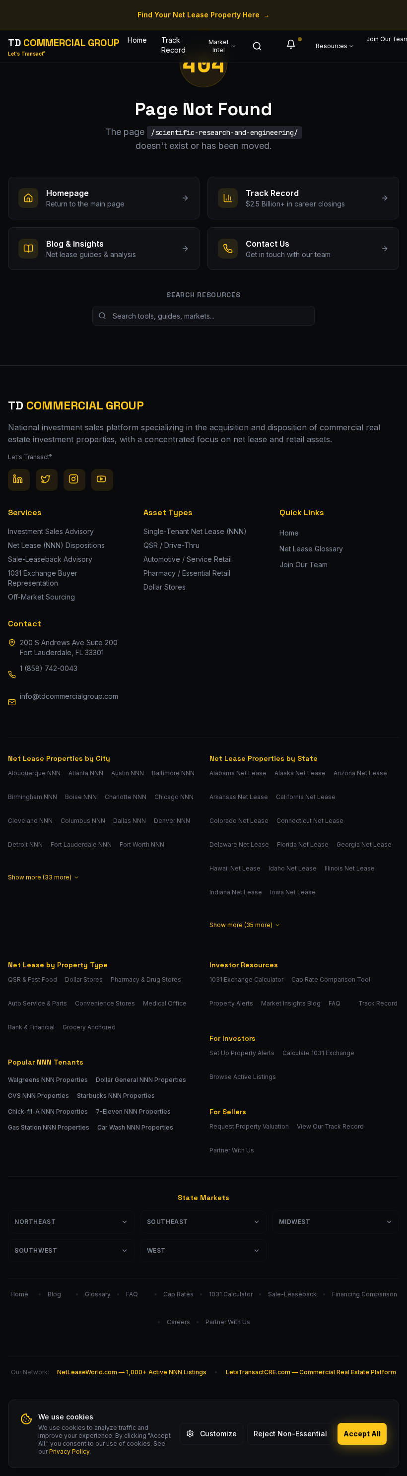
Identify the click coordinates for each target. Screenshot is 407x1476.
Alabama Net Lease (238, 773)
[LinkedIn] (19, 480)
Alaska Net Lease (300, 773)
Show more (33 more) (39, 877)
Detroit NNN (25, 844)
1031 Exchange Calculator (246, 979)
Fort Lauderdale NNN (81, 844)
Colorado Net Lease (239, 820)
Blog (54, 1294)
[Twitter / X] (47, 480)
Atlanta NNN (85, 773)
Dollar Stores (84, 979)
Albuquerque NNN (34, 773)
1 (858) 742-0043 (48, 668)
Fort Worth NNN (142, 844)
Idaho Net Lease (293, 868)
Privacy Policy (69, 1451)
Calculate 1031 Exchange (318, 1053)
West (156, 1250)
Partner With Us (231, 1150)
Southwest (35, 1250)
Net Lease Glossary (311, 548)
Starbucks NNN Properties (116, 1095)
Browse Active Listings (242, 1076)
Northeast (35, 1221)
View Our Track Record (330, 1126)
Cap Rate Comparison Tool (330, 979)
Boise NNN (81, 797)
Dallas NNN (129, 820)
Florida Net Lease (303, 844)
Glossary (98, 1294)
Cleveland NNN (30, 820)
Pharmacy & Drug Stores (146, 979)
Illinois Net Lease (350, 868)
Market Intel (218, 46)
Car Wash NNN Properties (135, 1127)
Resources (331, 46)
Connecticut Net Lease (309, 820)
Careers (178, 1322)
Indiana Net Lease (235, 892)
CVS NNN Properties (38, 1095)
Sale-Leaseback (292, 1294)
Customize (218, 1433)
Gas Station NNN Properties (48, 1127)
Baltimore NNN (173, 773)
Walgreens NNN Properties (48, 1079)
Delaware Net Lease (239, 844)
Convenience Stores (105, 1003)
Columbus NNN (83, 820)
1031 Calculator (231, 1294)
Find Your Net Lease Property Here (203, 14)
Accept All (362, 1433)
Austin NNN (127, 773)
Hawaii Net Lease (235, 868)
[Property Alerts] (293, 46)
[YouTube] (102, 480)
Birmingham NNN (32, 797)
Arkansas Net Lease (238, 797)
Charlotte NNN (125, 797)
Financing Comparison (364, 1294)
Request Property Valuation (249, 1126)
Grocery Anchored (89, 1027)
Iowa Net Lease (293, 892)
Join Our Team (382, 39)
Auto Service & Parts (37, 1003)
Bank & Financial (31, 1027)
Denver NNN (172, 820)
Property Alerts (231, 1003)
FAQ (334, 1003)
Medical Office (165, 1003)
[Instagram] (74, 480)
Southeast (167, 1221)
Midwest (294, 1221)
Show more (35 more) (240, 925)
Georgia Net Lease (364, 844)
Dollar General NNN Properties (141, 1079)
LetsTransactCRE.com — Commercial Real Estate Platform (311, 1372)
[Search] (259, 46)
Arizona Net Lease (360, 773)
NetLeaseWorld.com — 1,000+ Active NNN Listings (131, 1372)
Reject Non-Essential (290, 1433)
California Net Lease (306, 797)
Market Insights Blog (291, 1003)
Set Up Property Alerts (241, 1053)
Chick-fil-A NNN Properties (48, 1111)
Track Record (173, 45)
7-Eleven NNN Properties (133, 1111)
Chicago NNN (174, 797)
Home (137, 40)
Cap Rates (178, 1294)
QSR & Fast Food (32, 979)
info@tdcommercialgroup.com (69, 696)
